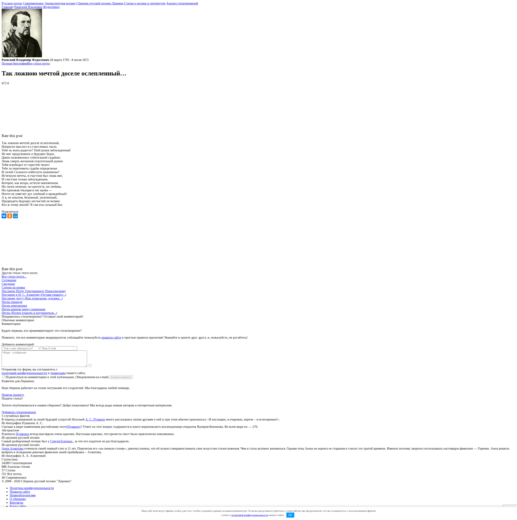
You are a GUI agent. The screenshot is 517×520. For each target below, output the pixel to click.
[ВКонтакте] (4, 215)
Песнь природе (12, 302)
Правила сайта (20, 491)
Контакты (16, 502)
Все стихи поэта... (14, 276)
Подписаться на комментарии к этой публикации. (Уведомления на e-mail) (57, 377)
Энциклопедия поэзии (60, 3)
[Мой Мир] (15, 215)
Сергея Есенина (61, 441)
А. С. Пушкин (95, 419)
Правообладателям (23, 495)
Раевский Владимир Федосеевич (37, 7)
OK (290, 515)
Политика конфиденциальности (32, 488)
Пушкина (22, 434)
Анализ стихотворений (182, 3)
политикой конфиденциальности (24, 373)
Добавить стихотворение (19, 412)
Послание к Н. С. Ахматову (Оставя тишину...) (34, 294)
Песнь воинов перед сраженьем (23, 309)
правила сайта (111, 337)
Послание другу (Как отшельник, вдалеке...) (32, 298)
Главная (7, 7)
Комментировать (121, 377)
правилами (58, 373)
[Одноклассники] (9, 215)
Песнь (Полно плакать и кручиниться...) (29, 313)
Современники (33, 3)
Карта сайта (18, 506)
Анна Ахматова (12, 448)
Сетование (9, 280)
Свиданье (8, 284)
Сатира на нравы (13, 287)
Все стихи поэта (38, 63)
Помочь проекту (13, 395)
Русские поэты (12, 3)
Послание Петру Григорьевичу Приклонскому (34, 291)
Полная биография (14, 63)
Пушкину (74, 426)
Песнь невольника (14, 305)
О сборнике (18, 499)
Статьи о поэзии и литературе (144, 3)
